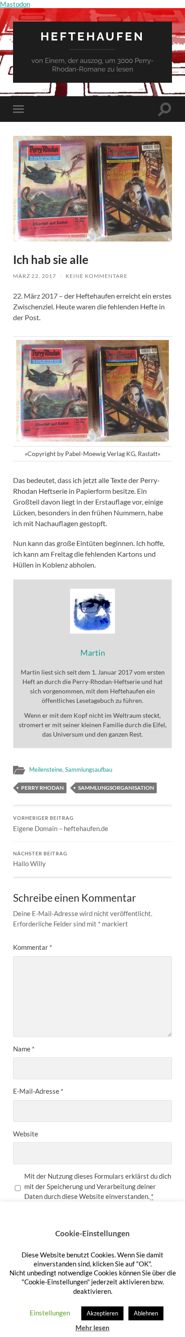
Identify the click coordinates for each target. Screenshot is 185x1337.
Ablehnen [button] (146, 1313)
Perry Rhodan (42, 787)
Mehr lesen (92, 1328)
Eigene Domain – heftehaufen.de (60, 823)
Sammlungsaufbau (88, 769)
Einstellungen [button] (50, 1313)
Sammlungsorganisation (116, 787)
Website (25, 1134)
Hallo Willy (40, 859)
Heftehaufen (92, 36)
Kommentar (32, 947)
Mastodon (15, 4)
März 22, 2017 (34, 276)
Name (24, 1049)
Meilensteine (45, 769)
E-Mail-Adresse (38, 1091)
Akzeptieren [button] (102, 1313)
